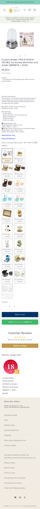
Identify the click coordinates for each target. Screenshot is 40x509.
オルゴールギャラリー (16, 506)
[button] (4, 10)
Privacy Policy (9, 463)
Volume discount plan (13, 483)
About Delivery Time (8, 135)
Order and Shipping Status (14, 488)
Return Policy (9, 468)
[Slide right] (25, 55)
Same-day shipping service (15, 440)
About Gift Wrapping (8, 138)
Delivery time (9, 425)
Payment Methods (11, 430)
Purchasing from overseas (14, 478)
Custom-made (10, 445)
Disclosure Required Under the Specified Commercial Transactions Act (19, 456)
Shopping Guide (10, 415)
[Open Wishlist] (29, 10)
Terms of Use (9, 473)
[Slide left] (15, 55)
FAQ (5, 420)
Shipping (7, 435)
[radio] (7, 155)
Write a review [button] (20, 346)
